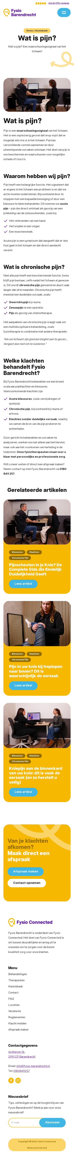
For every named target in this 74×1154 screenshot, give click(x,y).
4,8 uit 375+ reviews (58, 3)
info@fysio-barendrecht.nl (33, 1066)
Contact (13, 992)
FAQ (11, 999)
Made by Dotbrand (37, 1148)
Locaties (14, 1005)
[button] (64, 12)
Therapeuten (16, 980)
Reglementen (16, 1017)
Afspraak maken (25, 871)
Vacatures (14, 1011)
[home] (19, 12)
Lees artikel (23, 584)
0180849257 (21, 1071)
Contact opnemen (26, 883)
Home (29, 31)
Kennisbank (41, 31)
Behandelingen (17, 974)
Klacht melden (17, 1023)
